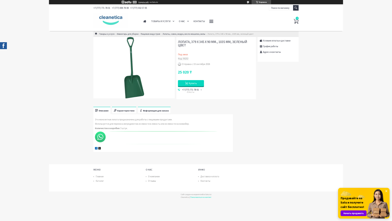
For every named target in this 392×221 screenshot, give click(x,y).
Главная (145, 21)
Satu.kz (208, 194)
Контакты (199, 21)
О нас (182, 21)
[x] (99, 148)
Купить (193, 83)
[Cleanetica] (114, 19)
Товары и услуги (160, 21)
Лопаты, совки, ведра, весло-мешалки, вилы (183, 34)
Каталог (100, 180)
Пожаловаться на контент (200, 197)
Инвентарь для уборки (128, 34)
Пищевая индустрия (150, 34)
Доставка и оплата (209, 176)
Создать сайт (143, 2)
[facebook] (96, 148)
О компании (154, 176)
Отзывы (152, 180)
